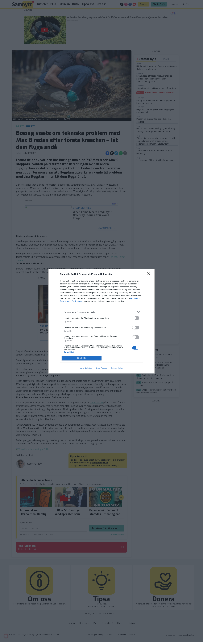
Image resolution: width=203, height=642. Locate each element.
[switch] (135, 318)
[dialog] (101, 321)
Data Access (101, 368)
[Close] (149, 274)
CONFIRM (82, 358)
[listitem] (101, 311)
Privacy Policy (117, 368)
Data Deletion (86, 368)
